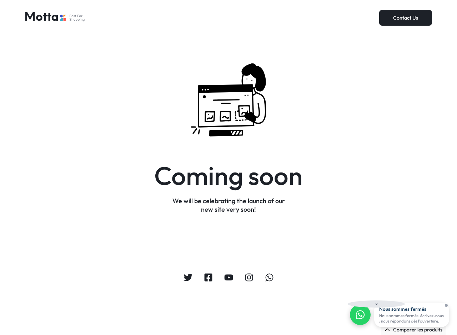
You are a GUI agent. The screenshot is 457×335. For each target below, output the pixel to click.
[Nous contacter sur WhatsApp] (360, 314)
